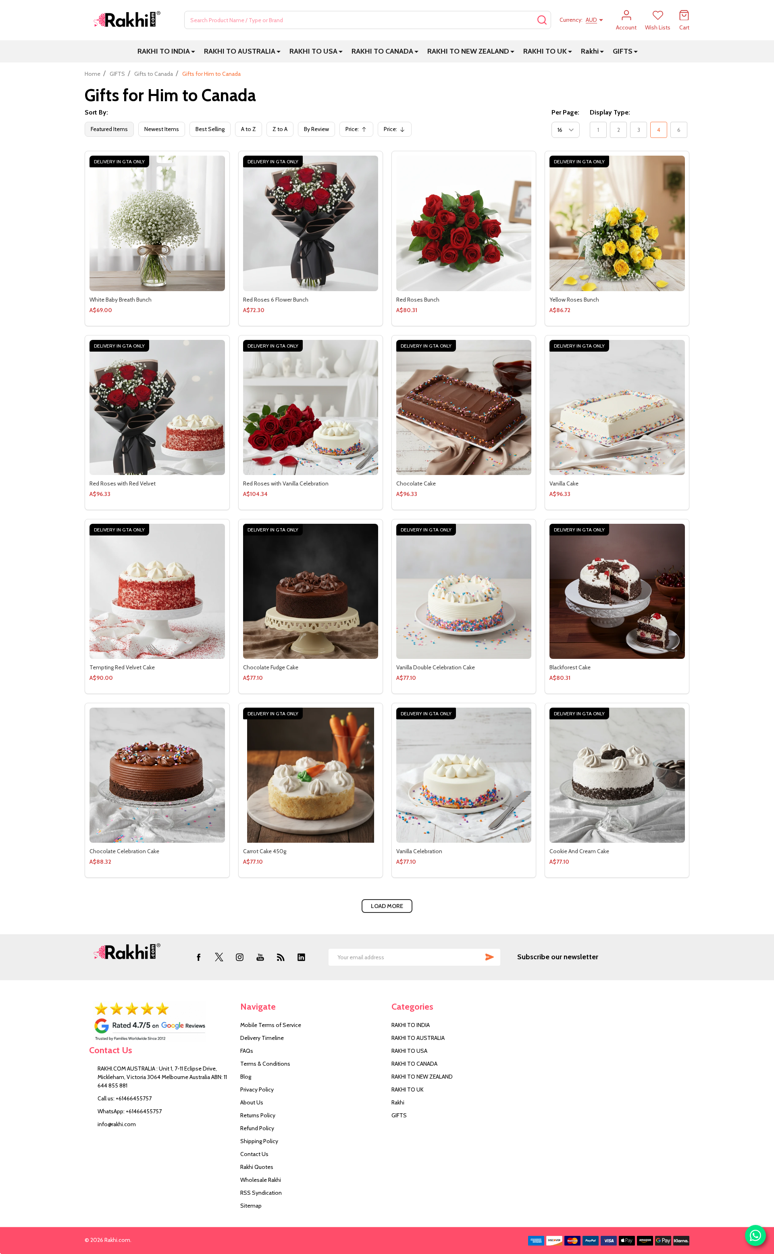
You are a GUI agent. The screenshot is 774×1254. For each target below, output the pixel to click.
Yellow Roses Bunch (574, 299)
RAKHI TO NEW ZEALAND (468, 51)
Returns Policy (257, 1115)
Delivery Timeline (262, 1038)
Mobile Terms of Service (270, 1025)
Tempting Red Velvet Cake (122, 667)
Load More (387, 906)
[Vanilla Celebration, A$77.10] (463, 775)
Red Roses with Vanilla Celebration (286, 483)
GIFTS (623, 51)
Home (92, 73)
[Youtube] (260, 957)
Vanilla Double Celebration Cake (435, 667)
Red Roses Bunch (417, 299)
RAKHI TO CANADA (382, 51)
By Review (316, 129)
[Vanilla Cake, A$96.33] (617, 407)
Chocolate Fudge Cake (270, 667)
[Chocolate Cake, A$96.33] (463, 407)
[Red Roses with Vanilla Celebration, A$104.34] (310, 407)
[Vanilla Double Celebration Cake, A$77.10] (463, 591)
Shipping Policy (259, 1141)
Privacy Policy (257, 1089)
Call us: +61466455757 (125, 1098)
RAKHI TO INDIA (163, 51)
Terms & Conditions (265, 1063)
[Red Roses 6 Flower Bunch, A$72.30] (310, 223)
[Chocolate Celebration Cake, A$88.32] (157, 775)
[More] (193, 51)
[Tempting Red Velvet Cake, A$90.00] (157, 591)
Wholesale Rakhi (260, 1179)
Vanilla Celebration (419, 851)
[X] (219, 957)
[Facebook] (198, 957)
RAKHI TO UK (545, 51)
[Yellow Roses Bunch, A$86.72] (617, 223)
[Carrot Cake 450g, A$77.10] (310, 775)
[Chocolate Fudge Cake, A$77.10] (310, 591)
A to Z (248, 129)
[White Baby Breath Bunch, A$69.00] (157, 223)
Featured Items (109, 129)
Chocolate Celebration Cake (124, 851)
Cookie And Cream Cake (579, 851)
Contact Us (254, 1154)
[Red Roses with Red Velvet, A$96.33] (157, 407)
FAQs (246, 1050)
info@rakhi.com (117, 1124)
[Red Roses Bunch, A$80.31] (463, 223)
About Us (251, 1102)
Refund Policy (257, 1128)
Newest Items (161, 129)
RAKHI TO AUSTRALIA (239, 51)
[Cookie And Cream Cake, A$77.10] (617, 775)
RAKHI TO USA (313, 51)
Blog (245, 1076)
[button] (160, 1021)
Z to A (280, 129)
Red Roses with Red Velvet (122, 483)
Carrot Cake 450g (264, 851)
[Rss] (280, 957)
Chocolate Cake (416, 483)
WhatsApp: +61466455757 (130, 1111)
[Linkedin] (301, 957)
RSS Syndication (261, 1192)
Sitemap (251, 1205)
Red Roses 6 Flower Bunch (275, 299)
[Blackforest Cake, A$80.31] (617, 591)
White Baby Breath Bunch (120, 299)
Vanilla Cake (563, 483)
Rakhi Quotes (256, 1167)
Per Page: (565, 112)
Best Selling (210, 129)
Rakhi (590, 51)
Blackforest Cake (570, 667)
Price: (358, 131)
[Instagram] (239, 957)
